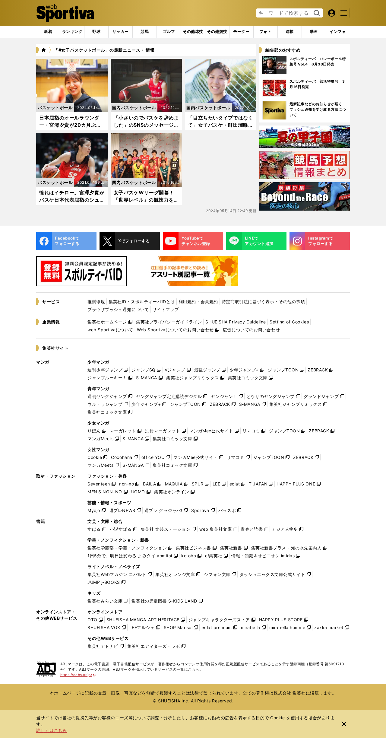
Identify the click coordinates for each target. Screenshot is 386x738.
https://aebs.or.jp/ (78, 675)
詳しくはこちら (51, 730)
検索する (316, 13)
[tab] (96, 32)
